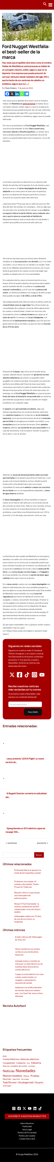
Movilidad (31, 1066)
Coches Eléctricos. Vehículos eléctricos (21, 1059)
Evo (28, 1063)
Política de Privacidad (27, 1132)
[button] (45, 4)
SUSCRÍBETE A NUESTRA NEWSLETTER (27, 1116)
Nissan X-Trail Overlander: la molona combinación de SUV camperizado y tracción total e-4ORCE (27, 908)
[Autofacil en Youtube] (42, 676)
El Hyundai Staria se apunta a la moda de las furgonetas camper (27, 871)
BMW (5, 1056)
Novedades (25, 1070)
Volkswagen (7, 1086)
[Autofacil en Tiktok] (27, 676)
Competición (9, 1062)
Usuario (39, 1082)
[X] (12, 93)
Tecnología (25, 1079)
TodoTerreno (10, 1082)
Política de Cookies (27, 1136)
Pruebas (34, 1075)
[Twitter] (24, 1108)
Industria (36, 1062)
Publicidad (27, 1126)
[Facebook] (7, 93)
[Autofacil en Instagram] (34, 677)
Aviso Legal (27, 1129)
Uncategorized (26, 1082)
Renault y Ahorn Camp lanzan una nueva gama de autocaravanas (27, 895)
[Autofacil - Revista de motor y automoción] (12, 5)
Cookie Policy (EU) (27, 1139)
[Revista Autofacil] (23, 1025)
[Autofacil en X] (12, 676)
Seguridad (16, 1079)
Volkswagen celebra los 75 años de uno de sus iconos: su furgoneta (27, 919)
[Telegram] (26, 93)
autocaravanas (29, 103)
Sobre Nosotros (27, 1123)
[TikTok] (40, 1108)
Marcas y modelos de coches (15, 1066)
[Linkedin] (17, 93)
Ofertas (26, 1076)
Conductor (21, 1063)
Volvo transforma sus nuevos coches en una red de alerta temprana (27, 952)
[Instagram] (14, 1108)
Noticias (9, 1071)
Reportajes (7, 1079)
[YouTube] (29, 1108)
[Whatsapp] (21, 93)
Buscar (39, 855)
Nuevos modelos (12, 1075)
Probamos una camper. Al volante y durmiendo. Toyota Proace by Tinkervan (26, 884)
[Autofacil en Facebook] (19, 677)
